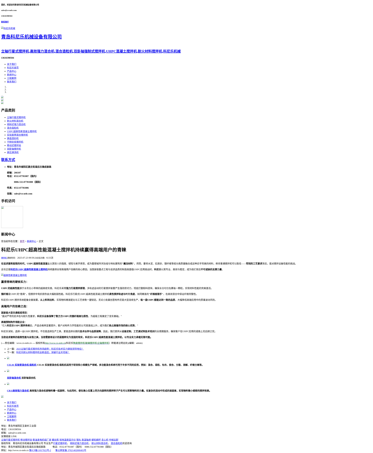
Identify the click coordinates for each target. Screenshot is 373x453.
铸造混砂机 (13, 138)
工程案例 (11, 78)
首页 (22, 241)
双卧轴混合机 (14, 378)
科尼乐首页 (13, 67)
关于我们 (11, 64)
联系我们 (5, 22)
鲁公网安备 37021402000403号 (70, 450)
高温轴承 (86, 440)
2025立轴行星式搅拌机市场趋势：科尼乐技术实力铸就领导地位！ (50, 349)
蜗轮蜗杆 (96, 440)
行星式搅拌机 (60, 443)
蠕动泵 (55, 440)
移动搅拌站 (26, 440)
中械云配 (113, 440)
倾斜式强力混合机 (16, 124)
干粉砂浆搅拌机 (15, 142)
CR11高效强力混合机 (18, 390)
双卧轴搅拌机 (14, 149)
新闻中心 (11, 74)
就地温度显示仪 (67, 440)
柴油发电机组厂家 (42, 440)
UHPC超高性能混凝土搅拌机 (22, 131)
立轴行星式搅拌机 (16, 117)
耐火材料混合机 (15, 121)
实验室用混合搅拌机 (17, 135)
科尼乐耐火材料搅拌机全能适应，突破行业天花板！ (43, 352)
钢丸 (78, 440)
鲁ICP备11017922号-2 (40, 450)
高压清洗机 (13, 152)
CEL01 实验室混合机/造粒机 (21, 365)
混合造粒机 (13, 128)
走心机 (104, 440)
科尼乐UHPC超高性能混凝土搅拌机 (28, 269)
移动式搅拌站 (14, 145)
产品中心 (11, 71)
